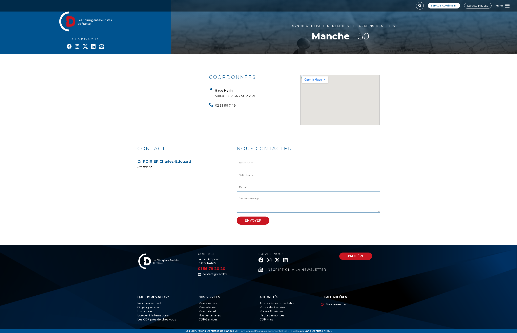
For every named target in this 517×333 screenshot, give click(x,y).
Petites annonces (272, 315)
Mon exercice (208, 303)
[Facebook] (69, 46)
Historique (144, 311)
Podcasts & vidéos (272, 307)
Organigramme (148, 307)
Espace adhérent (444, 5)
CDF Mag (266, 319)
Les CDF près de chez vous (156, 319)
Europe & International (153, 315)
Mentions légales (244, 330)
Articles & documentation (277, 303)
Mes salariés (207, 307)
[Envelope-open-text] (101, 46)
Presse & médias (271, 311)
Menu (499, 5)
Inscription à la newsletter (296, 270)
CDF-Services (208, 319)
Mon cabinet (207, 311)
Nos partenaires (210, 315)
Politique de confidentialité (270, 330)
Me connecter (336, 304)
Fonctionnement (149, 303)
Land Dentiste (314, 330)
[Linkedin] (93, 46)
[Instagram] (77, 46)
